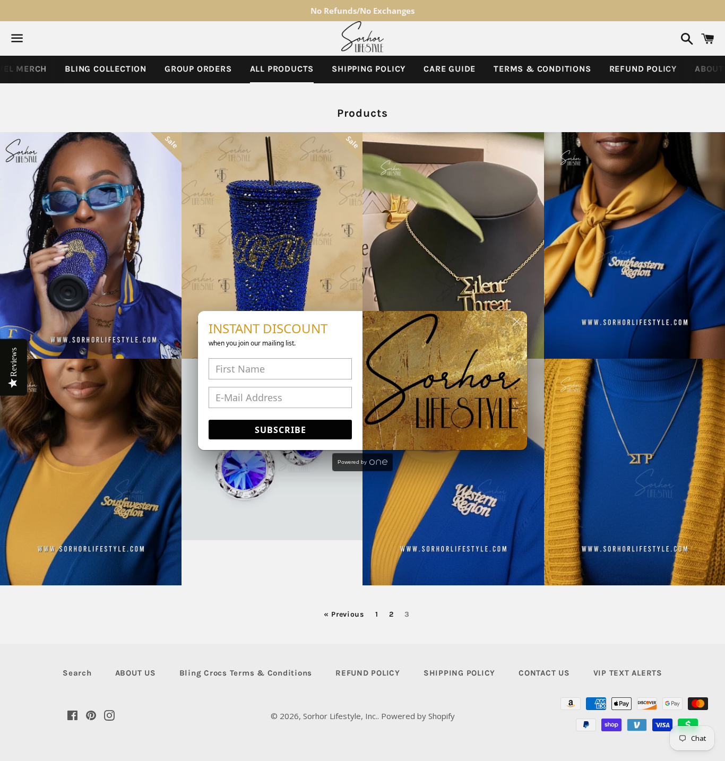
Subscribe (280, 430)
